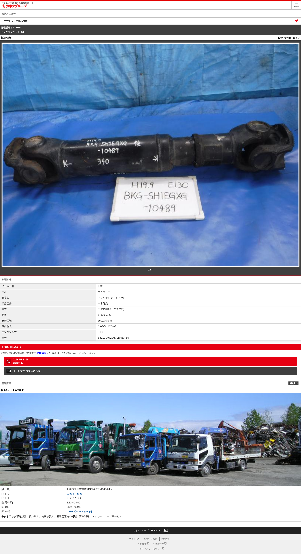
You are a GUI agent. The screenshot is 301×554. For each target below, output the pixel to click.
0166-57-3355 (74, 493)
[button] (150, 361)
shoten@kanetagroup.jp (80, 511)
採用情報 (165, 539)
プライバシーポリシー (150, 549)
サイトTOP (134, 539)
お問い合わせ (150, 539)
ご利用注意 (158, 544)
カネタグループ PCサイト (146, 530)
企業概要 (142, 544)
